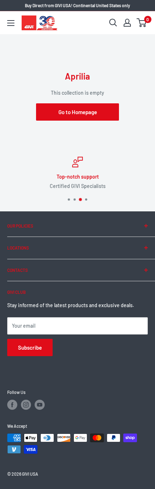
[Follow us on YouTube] (40, 405)
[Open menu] (10, 23)
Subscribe (30, 347)
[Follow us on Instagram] (26, 405)
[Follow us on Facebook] (12, 405)
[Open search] (113, 23)
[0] (141, 22)
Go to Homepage (77, 112)
